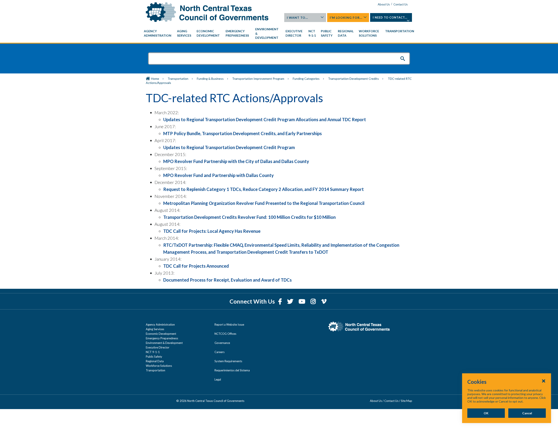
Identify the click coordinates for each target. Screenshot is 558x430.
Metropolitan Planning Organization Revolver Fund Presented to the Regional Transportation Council (263, 203)
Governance (222, 343)
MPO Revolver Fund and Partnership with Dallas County (218, 175)
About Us (384, 4)
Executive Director (157, 347)
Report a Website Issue (229, 324)
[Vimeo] (324, 301)
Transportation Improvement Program (258, 78)
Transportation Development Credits (353, 78)
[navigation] (279, 33)
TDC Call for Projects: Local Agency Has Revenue (211, 231)
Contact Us (400, 4)
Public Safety (154, 356)
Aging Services (155, 329)
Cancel (527, 413)
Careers (219, 352)
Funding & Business (210, 78)
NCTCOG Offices (225, 333)
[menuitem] (158, 33)
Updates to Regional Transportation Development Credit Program (229, 147)
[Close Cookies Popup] (543, 381)
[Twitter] (290, 301)
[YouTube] (302, 301)
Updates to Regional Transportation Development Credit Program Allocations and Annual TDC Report (264, 119)
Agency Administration (160, 324)
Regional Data (155, 361)
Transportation (178, 78)
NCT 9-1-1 (153, 352)
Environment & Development (164, 343)
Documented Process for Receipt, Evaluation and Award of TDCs (227, 279)
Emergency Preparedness (162, 338)
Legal (217, 379)
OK (486, 413)
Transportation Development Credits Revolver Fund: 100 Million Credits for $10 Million (249, 217)
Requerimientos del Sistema (232, 370)
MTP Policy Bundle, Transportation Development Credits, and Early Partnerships (242, 133)
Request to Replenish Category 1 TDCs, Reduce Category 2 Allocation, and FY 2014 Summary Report (263, 189)
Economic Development (161, 333)
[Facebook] (280, 301)
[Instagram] (314, 301)
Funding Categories (306, 78)
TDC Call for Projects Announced (196, 266)
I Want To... (297, 17)
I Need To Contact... (390, 17)
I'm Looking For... (346, 17)
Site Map (406, 401)
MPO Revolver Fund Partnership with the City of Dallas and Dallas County (236, 161)
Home (155, 78)
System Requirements (228, 361)
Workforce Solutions (159, 365)
